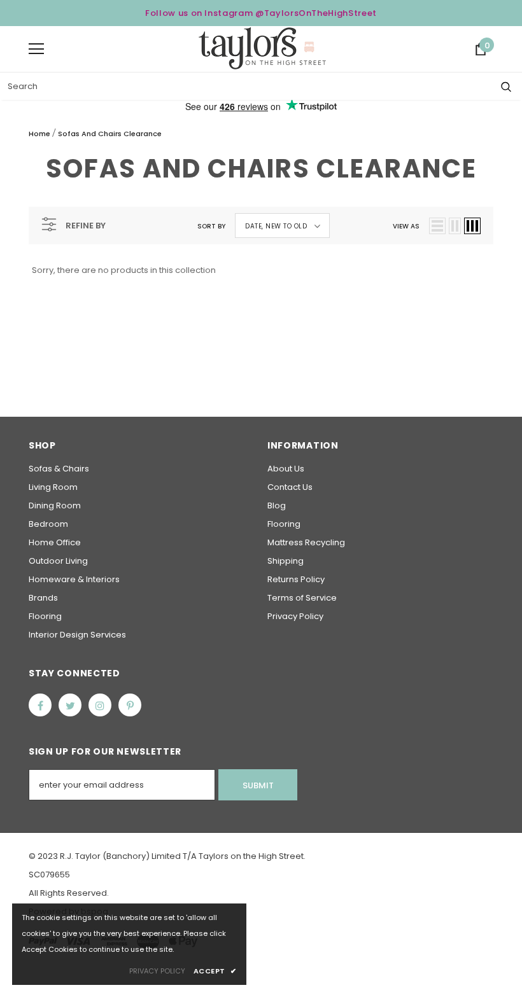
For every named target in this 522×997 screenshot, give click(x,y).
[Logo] (262, 48)
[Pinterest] (129, 705)
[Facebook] (40, 705)
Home (39, 134)
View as (406, 226)
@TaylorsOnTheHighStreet (316, 13)
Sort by (211, 226)
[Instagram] (99, 705)
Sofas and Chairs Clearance (110, 134)
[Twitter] (70, 705)
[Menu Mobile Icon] (36, 49)
